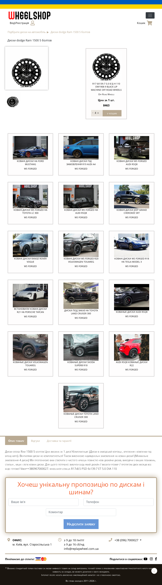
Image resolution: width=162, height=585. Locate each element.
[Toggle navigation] (150, 15)
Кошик (141, 23)
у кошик (112, 113)
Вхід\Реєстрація (19, 23)
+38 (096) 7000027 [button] (127, 540)
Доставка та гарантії (59, 441)
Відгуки (35, 441)
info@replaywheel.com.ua (81, 549)
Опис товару (16, 441)
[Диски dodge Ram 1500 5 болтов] (26, 68)
